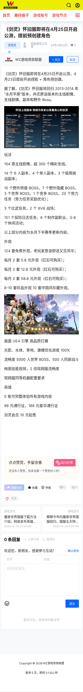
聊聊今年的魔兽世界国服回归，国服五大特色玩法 (63, 521)
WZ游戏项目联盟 (53, 663)
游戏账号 (40, 15)
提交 (72, 604)
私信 (72, 59)
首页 (6, 15)
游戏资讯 (12, 46)
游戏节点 (59, 15)
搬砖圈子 (21, 15)
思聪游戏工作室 (39, 45)
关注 (57, 59)
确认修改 (73, 551)
